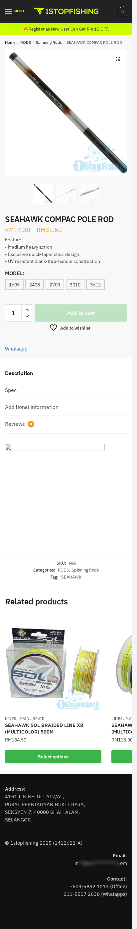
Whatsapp (16, 349)
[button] (118, 59)
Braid (39, 718)
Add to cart (81, 313)
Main (24, 718)
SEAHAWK (71, 577)
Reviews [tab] (18, 424)
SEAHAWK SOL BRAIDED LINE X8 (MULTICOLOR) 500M (44, 728)
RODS (25, 42)
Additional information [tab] (32, 407)
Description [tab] (19, 373)
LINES (10, 718)
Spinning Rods (49, 42)
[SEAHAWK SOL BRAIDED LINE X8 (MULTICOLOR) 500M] (53, 664)
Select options (53, 757)
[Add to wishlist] (93, 624)
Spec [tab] (11, 390)
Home (10, 42)
